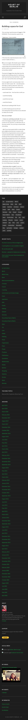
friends (18, 209)
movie (21, 220)
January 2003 (5, 570)
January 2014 (5, 483)
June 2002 (4, 589)
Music (3, 339)
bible (12, 204)
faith (9, 209)
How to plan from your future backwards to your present (13, 255)
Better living (5, 274)
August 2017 (5, 421)
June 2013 (4, 505)
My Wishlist (5, 710)
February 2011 (5, 552)
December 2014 (6, 458)
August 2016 (5, 436)
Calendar (4, 692)
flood (13, 209)
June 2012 (4, 530)
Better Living (6, 204)
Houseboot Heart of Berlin (9, 321)
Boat (20, 204)
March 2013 (5, 514)
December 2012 (6, 520)
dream (4, 209)
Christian (4, 283)
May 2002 (4, 592)
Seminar (4, 367)
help (13, 214)
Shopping (4, 371)
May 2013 (4, 508)
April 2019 (4, 405)
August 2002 (5, 583)
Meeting (4, 336)
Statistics (4, 374)
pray (18, 222)
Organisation (5, 342)
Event (3, 296)
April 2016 (4, 446)
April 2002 (4, 595)
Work (3, 380)
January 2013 (5, 517)
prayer (22, 222)
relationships (11, 225)
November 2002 (6, 576)
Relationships (5, 361)
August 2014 (5, 467)
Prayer (3, 349)
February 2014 (5, 480)
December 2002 (6, 573)
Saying (3, 364)
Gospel (14, 212)
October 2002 (5, 580)
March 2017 (5, 424)
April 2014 (4, 474)
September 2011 (6, 542)
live (19, 217)
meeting (4, 220)
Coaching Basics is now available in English (13, 245)
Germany (5, 212)
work (4, 230)
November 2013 (6, 489)
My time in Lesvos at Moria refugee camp (12, 242)
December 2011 (6, 536)
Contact (4, 621)
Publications (5, 355)
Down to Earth (5, 704)
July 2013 (4, 502)
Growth (20, 212)
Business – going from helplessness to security (14, 252)
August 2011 (5, 545)
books (4, 206)
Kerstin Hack (10, 217)
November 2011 (6, 539)
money (16, 220)
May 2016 (4, 442)
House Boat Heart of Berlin (9, 318)
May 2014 (4, 471)
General (4, 311)
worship (9, 230)
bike (16, 204)
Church (4, 286)
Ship (4, 228)
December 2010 (6, 558)
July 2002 (4, 586)
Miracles (11, 220)
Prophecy (4, 352)
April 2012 (4, 533)
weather (21, 228)
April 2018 (4, 408)
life (16, 217)
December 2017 (6, 417)
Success (4, 377)
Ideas (3, 324)
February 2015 (5, 455)
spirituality (9, 228)
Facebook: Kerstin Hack (17, 652)
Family (3, 305)
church (22, 206)
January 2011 (5, 555)
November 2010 (6, 561)
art (3, 201)
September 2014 (6, 464)
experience (5, 299)
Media (3, 333)
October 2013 (5, 492)
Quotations (5, 358)
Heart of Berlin (14, 6)
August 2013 (5, 499)
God (10, 212)
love (23, 217)
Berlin (16, 201)
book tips (10, 206)
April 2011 (4, 548)
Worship (4, 383)
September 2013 (6, 495)
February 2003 (5, 567)
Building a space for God (12, 26)
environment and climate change (10, 293)
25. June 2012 (5, 29)
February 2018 (5, 414)
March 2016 (5, 449)
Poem (3, 346)
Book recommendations (8, 280)
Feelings (4, 308)
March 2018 (5, 411)
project (4, 225)
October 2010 (5, 564)
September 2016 (6, 433)
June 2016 (4, 439)
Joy (3, 327)
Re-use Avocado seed (7, 249)
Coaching (4, 290)
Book (3, 277)
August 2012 (5, 527)
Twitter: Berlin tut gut (15, 649)
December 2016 (6, 427)
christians (16, 206)
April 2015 (4, 452)
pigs (10, 222)
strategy (16, 228)
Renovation (19, 225)
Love (3, 330)
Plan (14, 222)
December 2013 (6, 486)
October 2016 (5, 430)
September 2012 (6, 523)
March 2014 (5, 477)
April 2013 (4, 511)
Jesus (4, 217)
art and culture (9, 201)
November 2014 (6, 461)
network (5, 222)
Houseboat (18, 214)
